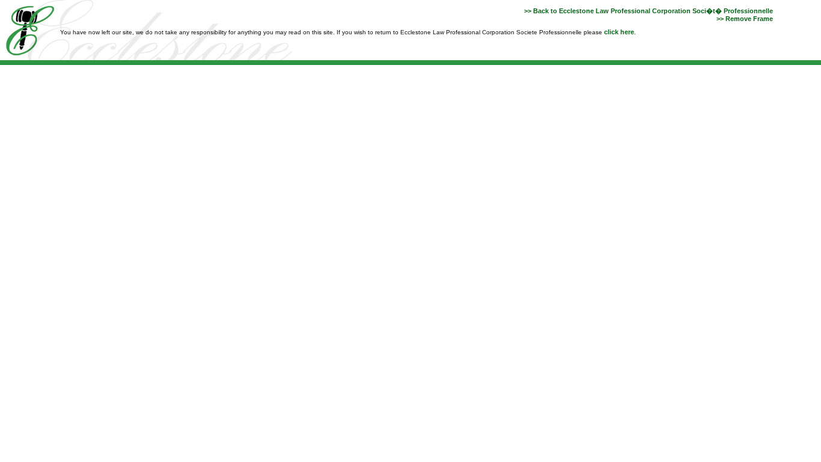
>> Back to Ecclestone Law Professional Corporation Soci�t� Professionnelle (648, 10)
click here (619, 31)
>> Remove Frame (744, 18)
